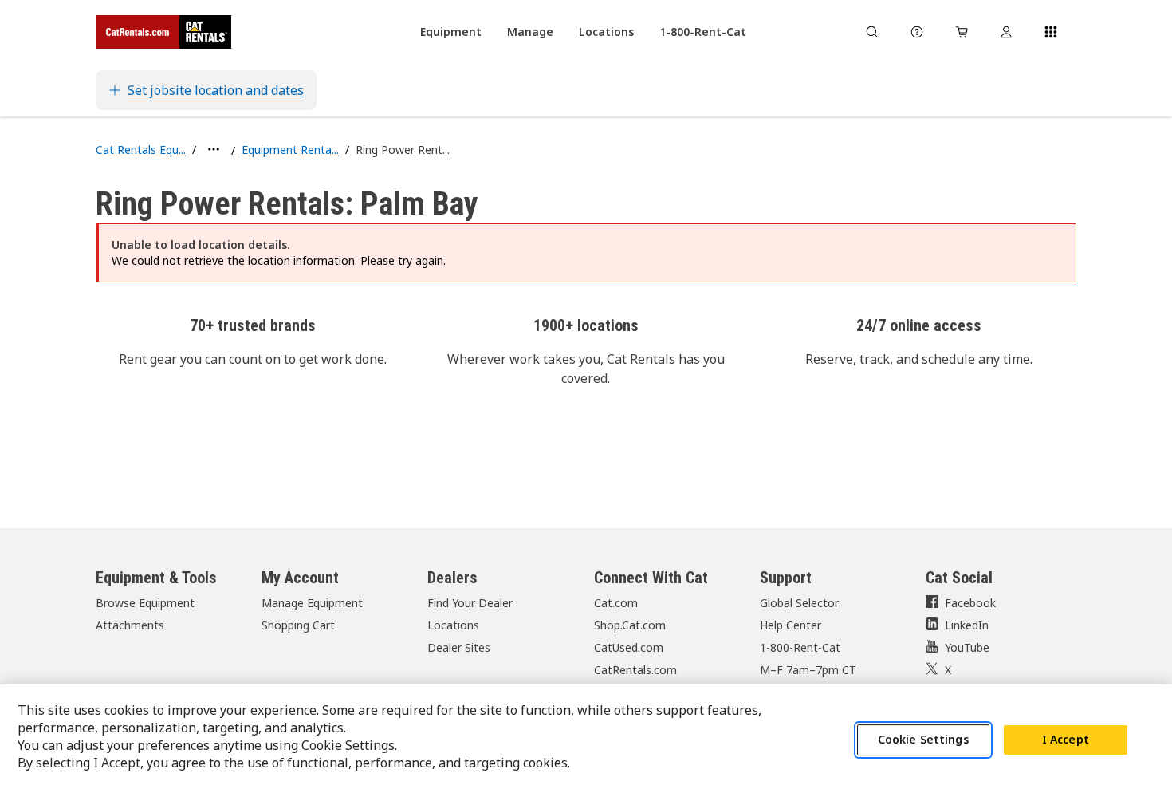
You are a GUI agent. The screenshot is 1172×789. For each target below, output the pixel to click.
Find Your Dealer (470, 602)
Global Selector (799, 602)
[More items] (214, 149)
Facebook (970, 602)
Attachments (130, 625)
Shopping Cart (298, 625)
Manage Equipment (312, 602)
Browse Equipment (145, 602)
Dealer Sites (458, 647)
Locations (453, 625)
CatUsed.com (628, 647)
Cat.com (616, 602)
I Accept (1065, 740)
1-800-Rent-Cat (800, 647)
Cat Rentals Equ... (141, 149)
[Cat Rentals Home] (163, 32)
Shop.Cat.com (630, 625)
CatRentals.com (635, 669)
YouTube (967, 647)
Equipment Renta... (290, 149)
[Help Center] (917, 32)
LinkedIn (967, 625)
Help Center (790, 625)
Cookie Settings (923, 740)
